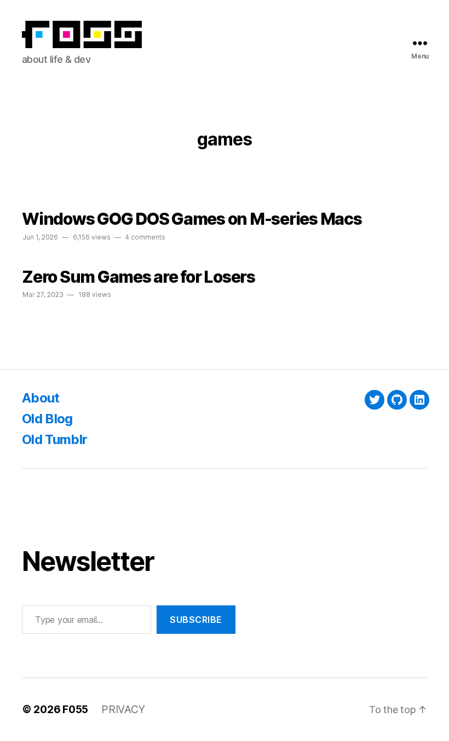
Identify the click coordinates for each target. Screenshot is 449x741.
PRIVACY (123, 709)
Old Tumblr (54, 439)
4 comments (145, 237)
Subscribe (196, 619)
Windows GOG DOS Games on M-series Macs (192, 219)
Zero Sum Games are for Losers (138, 277)
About (41, 398)
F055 (75, 709)
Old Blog (47, 419)
